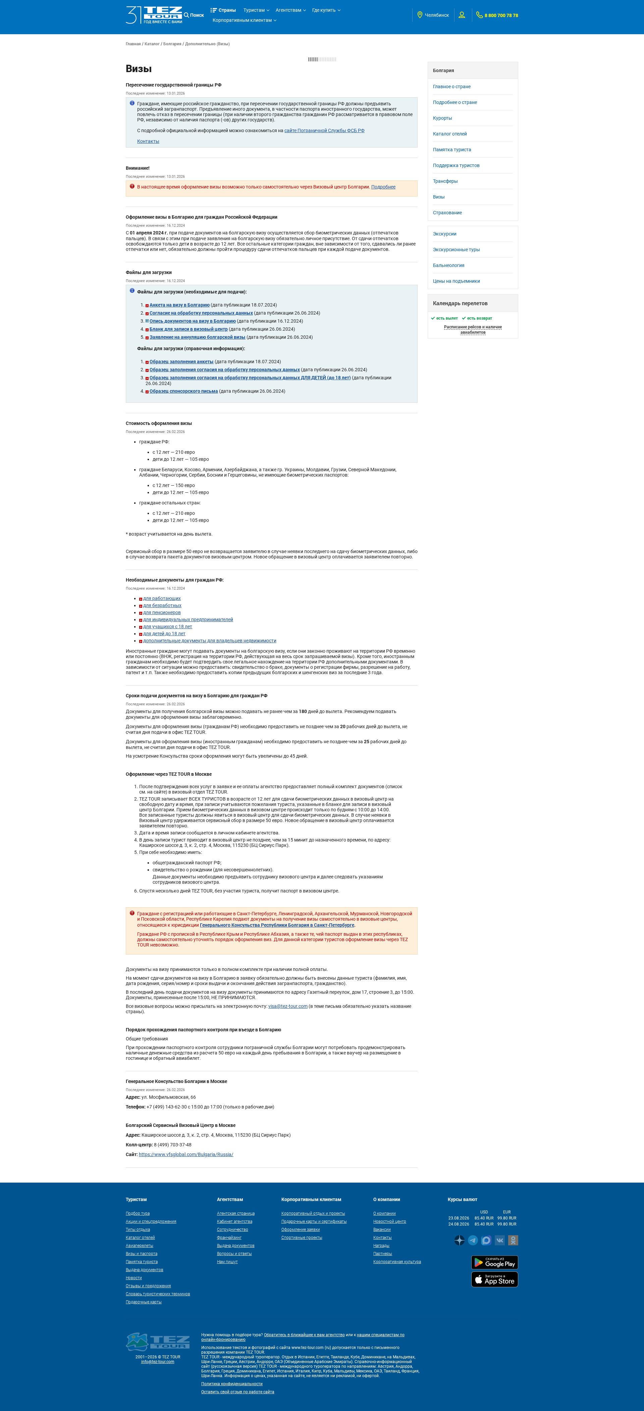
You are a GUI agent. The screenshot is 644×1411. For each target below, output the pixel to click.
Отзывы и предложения (148, 1285)
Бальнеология (449, 265)
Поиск (197, 15)
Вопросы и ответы (234, 1253)
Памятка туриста (452, 149)
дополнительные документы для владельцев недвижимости (209, 640)
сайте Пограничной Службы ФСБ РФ (324, 130)
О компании (384, 1213)
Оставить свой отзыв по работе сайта (237, 1392)
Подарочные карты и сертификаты (314, 1221)
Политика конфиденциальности (232, 1383)
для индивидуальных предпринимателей (188, 619)
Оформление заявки (300, 1229)
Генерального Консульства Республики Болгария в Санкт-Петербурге (277, 925)
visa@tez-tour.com (288, 1006)
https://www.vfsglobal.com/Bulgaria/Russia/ (186, 1154)
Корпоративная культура (397, 1261)
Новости (134, 1277)
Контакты (148, 141)
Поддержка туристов (456, 165)
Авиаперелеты (139, 1245)
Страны (227, 10)
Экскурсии (445, 233)
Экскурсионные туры (456, 249)
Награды (381, 1245)
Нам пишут (227, 1261)
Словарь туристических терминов (158, 1293)
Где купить (324, 10)
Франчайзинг (229, 1237)
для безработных (162, 605)
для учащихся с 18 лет (167, 626)
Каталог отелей (450, 134)
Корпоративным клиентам (242, 20)
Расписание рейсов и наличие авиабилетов (473, 329)
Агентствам (288, 10)
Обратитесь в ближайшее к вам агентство (304, 1335)
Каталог (152, 43)
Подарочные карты (144, 1301)
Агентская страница (236, 1213)
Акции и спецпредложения (151, 1221)
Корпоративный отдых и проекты (313, 1213)
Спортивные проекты (301, 1237)
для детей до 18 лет (164, 633)
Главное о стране (452, 86)
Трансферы (445, 181)
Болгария (172, 43)
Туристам (254, 10)
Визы (439, 197)
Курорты (442, 118)
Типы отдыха (138, 1229)
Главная (133, 43)
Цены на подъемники (456, 281)
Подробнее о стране (455, 102)
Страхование (447, 212)
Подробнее (383, 186)
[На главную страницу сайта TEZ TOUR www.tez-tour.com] (154, 14)
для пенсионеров (162, 612)
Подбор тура (138, 1213)
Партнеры (382, 1253)
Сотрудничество (232, 1229)
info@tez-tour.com (157, 1361)
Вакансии (382, 1229)
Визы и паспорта (141, 1253)
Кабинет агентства (234, 1221)
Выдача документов (144, 1269)
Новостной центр (389, 1221)
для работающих (162, 598)
